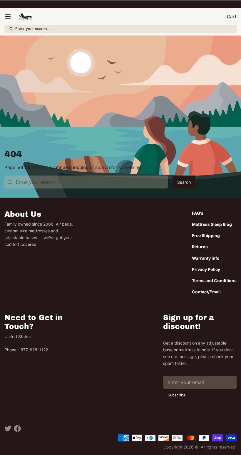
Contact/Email (206, 291)
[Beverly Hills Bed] (25, 16)
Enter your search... (33, 29)
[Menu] (10, 16)
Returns (200, 246)
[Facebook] (17, 428)
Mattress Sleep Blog (212, 224)
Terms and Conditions (214, 280)
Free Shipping (206, 235)
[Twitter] (7, 428)
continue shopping (68, 167)
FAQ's (197, 213)
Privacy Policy (206, 269)
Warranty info (206, 258)
